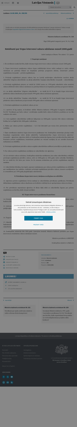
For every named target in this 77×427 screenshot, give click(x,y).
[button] (38, 224)
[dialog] (38, 213)
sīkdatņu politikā (50, 212)
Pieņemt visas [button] (38, 218)
